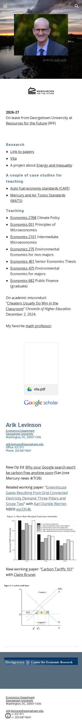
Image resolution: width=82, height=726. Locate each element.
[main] (41, 60)
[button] (5, 6)
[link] (41, 368)
